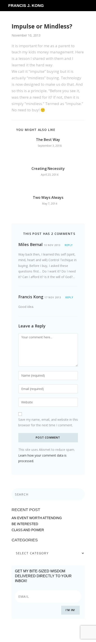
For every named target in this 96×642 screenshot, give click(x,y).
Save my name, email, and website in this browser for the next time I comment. (48, 422)
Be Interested (25, 524)
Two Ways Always (48, 197)
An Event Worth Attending (37, 518)
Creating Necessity (48, 168)
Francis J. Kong (26, 5)
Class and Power (28, 530)
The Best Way (48, 139)
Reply (69, 245)
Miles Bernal (30, 244)
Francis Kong (30, 296)
